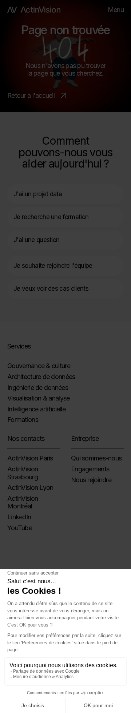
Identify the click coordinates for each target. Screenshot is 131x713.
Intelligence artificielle (36, 409)
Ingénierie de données (37, 387)
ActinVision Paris (30, 458)
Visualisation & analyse (38, 398)
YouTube (19, 528)
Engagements (90, 469)
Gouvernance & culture (38, 366)
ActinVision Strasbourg (22, 473)
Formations (22, 419)
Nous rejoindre (91, 480)
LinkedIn (19, 517)
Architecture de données (41, 376)
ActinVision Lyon (30, 487)
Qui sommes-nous (96, 458)
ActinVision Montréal (22, 502)
